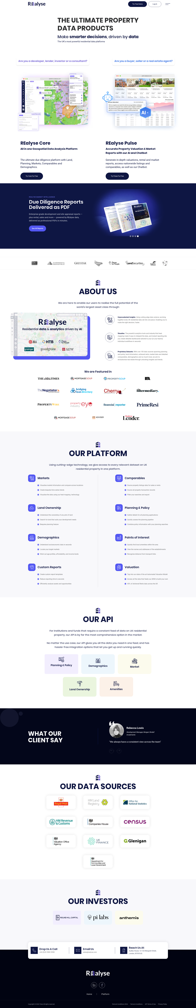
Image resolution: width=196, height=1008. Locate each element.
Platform (105, 994)
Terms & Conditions (136, 1004)
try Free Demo (137, 4)
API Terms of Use (150, 1004)
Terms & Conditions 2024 (120, 1004)
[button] (163, 216)
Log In (155, 4)
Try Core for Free (32, 176)
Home (89, 994)
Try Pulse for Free (117, 176)
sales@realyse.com (90, 952)
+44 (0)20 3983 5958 (47, 952)
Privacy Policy (162, 1004)
